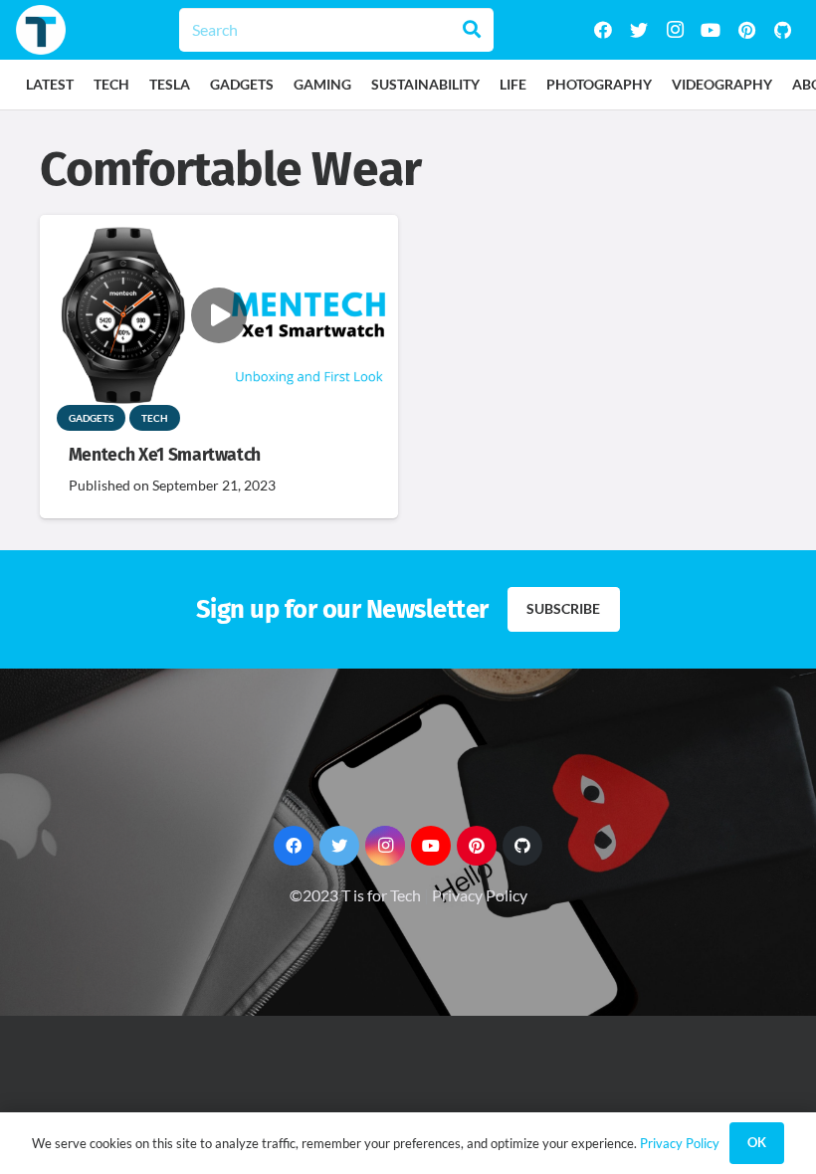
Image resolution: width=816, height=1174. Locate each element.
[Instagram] (675, 30)
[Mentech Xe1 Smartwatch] (219, 228)
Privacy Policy (479, 894)
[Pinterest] (746, 30)
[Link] (41, 30)
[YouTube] (710, 30)
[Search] (472, 30)
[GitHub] (782, 30)
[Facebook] (603, 30)
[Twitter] (639, 30)
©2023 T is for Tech (355, 894)
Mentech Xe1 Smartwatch (165, 455)
